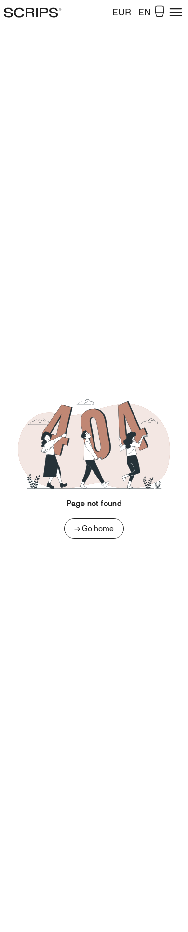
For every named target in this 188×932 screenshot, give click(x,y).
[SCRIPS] (40, 12)
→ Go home (94, 528)
